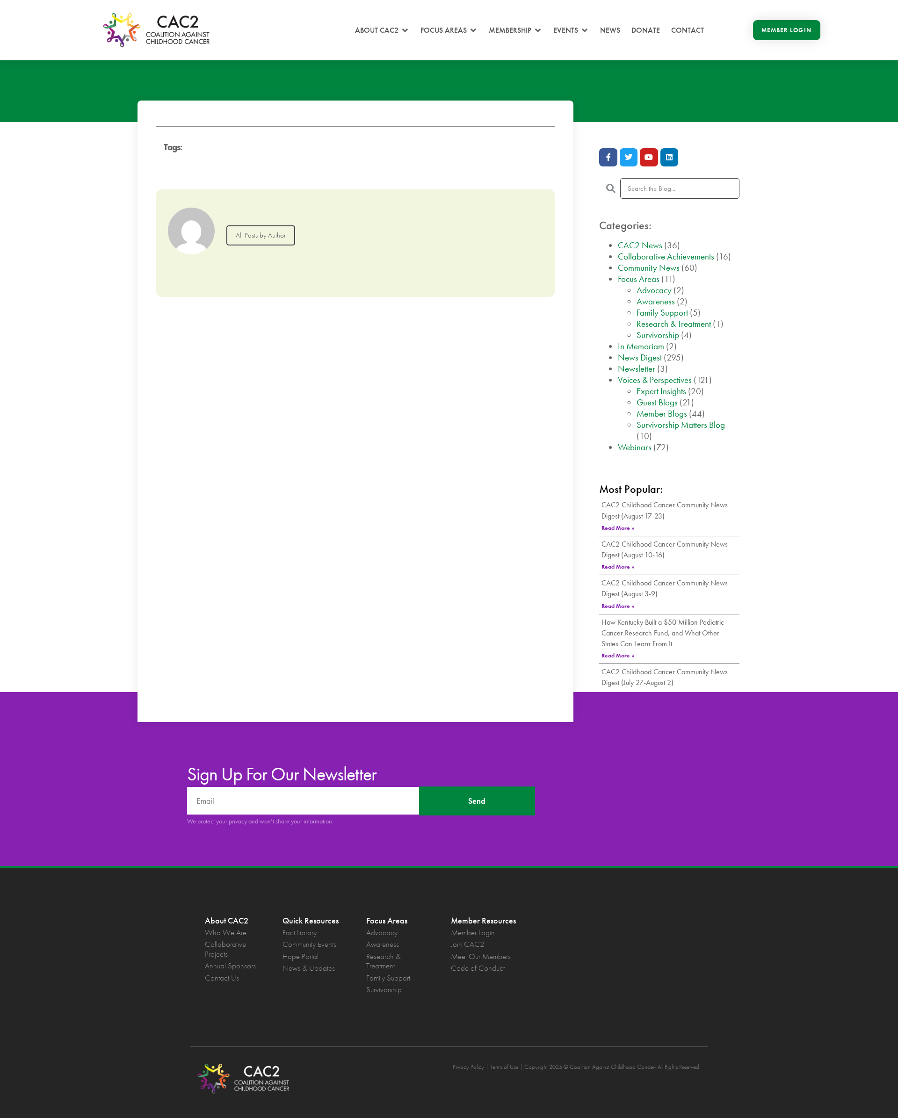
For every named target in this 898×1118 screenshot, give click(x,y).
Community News (649, 268)
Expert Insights (661, 391)
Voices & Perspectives (655, 380)
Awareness (656, 301)
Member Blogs (662, 413)
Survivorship (658, 335)
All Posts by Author (261, 235)
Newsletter (636, 369)
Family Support (662, 312)
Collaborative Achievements (666, 256)
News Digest (640, 357)
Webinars (635, 447)
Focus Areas (638, 279)
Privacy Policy (468, 1067)
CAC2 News (640, 245)
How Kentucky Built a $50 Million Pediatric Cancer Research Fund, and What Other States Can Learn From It (662, 633)
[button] (382, 30)
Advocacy (654, 290)
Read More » (617, 528)
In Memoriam (641, 346)
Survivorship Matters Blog (681, 425)
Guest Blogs (657, 402)
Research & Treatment (674, 324)
